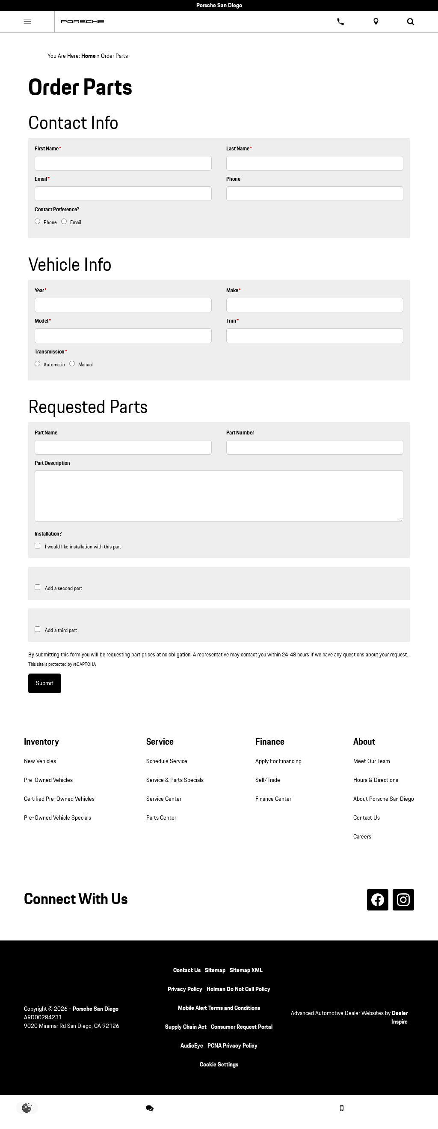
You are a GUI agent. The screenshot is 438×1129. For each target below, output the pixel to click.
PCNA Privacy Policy (232, 1046)
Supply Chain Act (186, 1027)
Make (233, 291)
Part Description (52, 463)
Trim (232, 321)
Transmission (51, 352)
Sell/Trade (267, 780)
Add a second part (63, 588)
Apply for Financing (278, 761)
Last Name (239, 149)
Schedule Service (166, 761)
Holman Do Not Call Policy (238, 989)
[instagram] (403, 899)
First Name (48, 149)
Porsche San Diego (95, 1009)
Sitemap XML (246, 970)
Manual (85, 364)
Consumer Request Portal (241, 1027)
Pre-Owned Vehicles (48, 780)
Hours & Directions (375, 780)
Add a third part (61, 630)
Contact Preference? (57, 210)
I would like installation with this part (83, 547)
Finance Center (273, 799)
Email (42, 179)
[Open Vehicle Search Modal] (410, 21)
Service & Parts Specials (175, 780)
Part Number (240, 433)
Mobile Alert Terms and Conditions (219, 1008)
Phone (233, 179)
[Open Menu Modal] (27, 21)
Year (41, 291)
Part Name (46, 433)
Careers (362, 837)
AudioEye (192, 1046)
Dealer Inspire (399, 1017)
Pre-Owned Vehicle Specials (57, 818)
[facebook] (377, 899)
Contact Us (366, 818)
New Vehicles (40, 761)
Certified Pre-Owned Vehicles (59, 799)
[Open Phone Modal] (341, 21)
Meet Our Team (371, 761)
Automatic (54, 364)
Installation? (48, 534)
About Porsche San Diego (383, 799)
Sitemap (215, 970)
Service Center (163, 799)
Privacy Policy (185, 989)
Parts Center (161, 818)
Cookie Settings (219, 1064)
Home (88, 56)
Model (43, 321)
